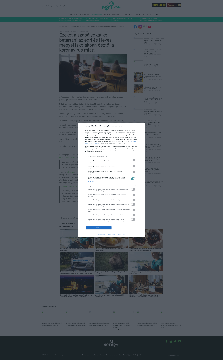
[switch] (133, 160)
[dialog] (111, 180)
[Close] (141, 126)
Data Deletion (101, 234)
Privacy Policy (121, 234)
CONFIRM (99, 227)
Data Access (111, 234)
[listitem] (111, 156)
